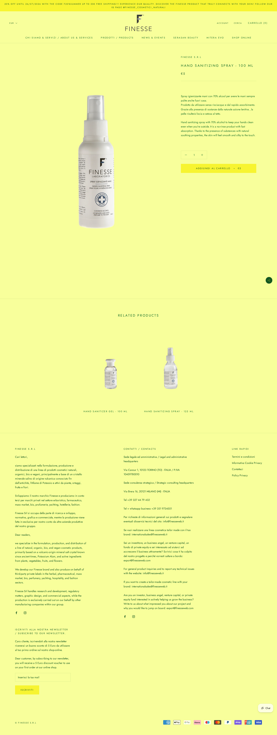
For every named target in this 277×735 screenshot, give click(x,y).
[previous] (12, 370)
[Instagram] (25, 612)
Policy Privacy (240, 475)
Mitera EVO (215, 37)
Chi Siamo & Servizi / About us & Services (59, 37)
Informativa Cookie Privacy (247, 463)
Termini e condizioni (243, 457)
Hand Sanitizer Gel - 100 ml (105, 411)
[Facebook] (16, 612)
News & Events (153, 37)
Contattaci (237, 469)
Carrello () (258, 23)
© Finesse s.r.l (25, 722)
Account (223, 23)
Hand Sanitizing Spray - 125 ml (169, 411)
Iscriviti (27, 690)
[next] (265, 370)
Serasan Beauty (186, 37)
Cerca (238, 23)
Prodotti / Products (117, 37)
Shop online (242, 37)
